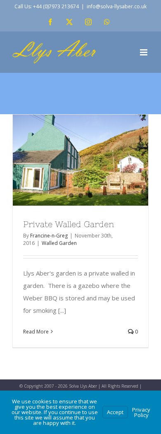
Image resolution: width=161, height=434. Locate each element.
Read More (36, 331)
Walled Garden (59, 243)
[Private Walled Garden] (80, 160)
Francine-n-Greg (49, 235)
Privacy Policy (141, 412)
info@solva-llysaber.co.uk (117, 6)
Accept (115, 412)
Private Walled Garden (68, 224)
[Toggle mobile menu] (144, 52)
